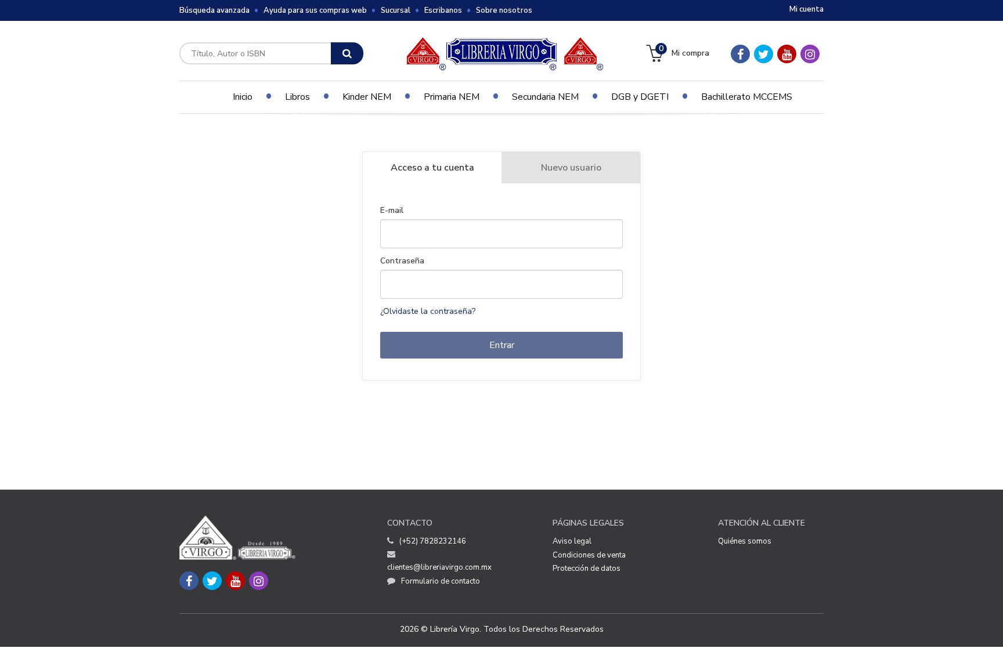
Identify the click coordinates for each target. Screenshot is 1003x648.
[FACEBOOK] (740, 54)
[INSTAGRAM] (810, 54)
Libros (297, 96)
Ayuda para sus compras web (315, 10)
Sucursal (395, 10)
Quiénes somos (744, 541)
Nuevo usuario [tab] (571, 167)
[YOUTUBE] (786, 54)
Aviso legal (572, 541)
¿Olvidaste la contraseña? (427, 311)
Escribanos (443, 10)
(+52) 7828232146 (432, 541)
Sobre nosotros (504, 10)
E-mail (391, 211)
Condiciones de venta (589, 555)
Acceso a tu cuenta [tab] (432, 167)
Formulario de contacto (440, 581)
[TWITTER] (763, 54)
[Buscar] (347, 53)
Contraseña (402, 261)
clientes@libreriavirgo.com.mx (439, 567)
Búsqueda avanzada (214, 10)
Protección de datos (586, 568)
